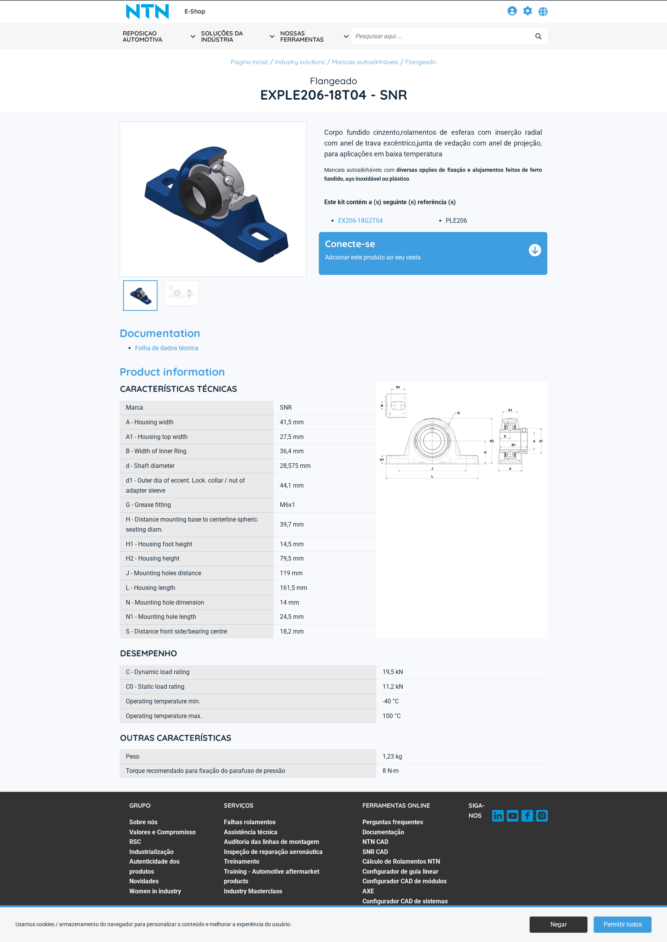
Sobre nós (143, 822)
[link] (512, 12)
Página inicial (249, 62)
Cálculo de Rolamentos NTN (401, 861)
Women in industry (155, 891)
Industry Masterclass (253, 891)
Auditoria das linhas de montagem (271, 841)
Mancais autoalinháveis (365, 62)
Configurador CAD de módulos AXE (404, 886)
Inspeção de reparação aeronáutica (273, 852)
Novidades (144, 881)
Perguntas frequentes (392, 822)
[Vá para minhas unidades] (527, 12)
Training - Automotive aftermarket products (271, 876)
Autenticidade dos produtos (154, 866)
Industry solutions (300, 62)
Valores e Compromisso (162, 832)
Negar (558, 924)
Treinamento (241, 861)
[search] (538, 36)
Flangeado (421, 62)
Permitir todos (623, 924)
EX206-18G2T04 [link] (360, 220)
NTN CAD (375, 841)
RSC (135, 841)
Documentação (383, 832)
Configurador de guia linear (400, 871)
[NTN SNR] (147, 11)
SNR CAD (375, 852)
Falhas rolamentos (250, 822)
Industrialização (151, 852)
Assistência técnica (251, 832)
